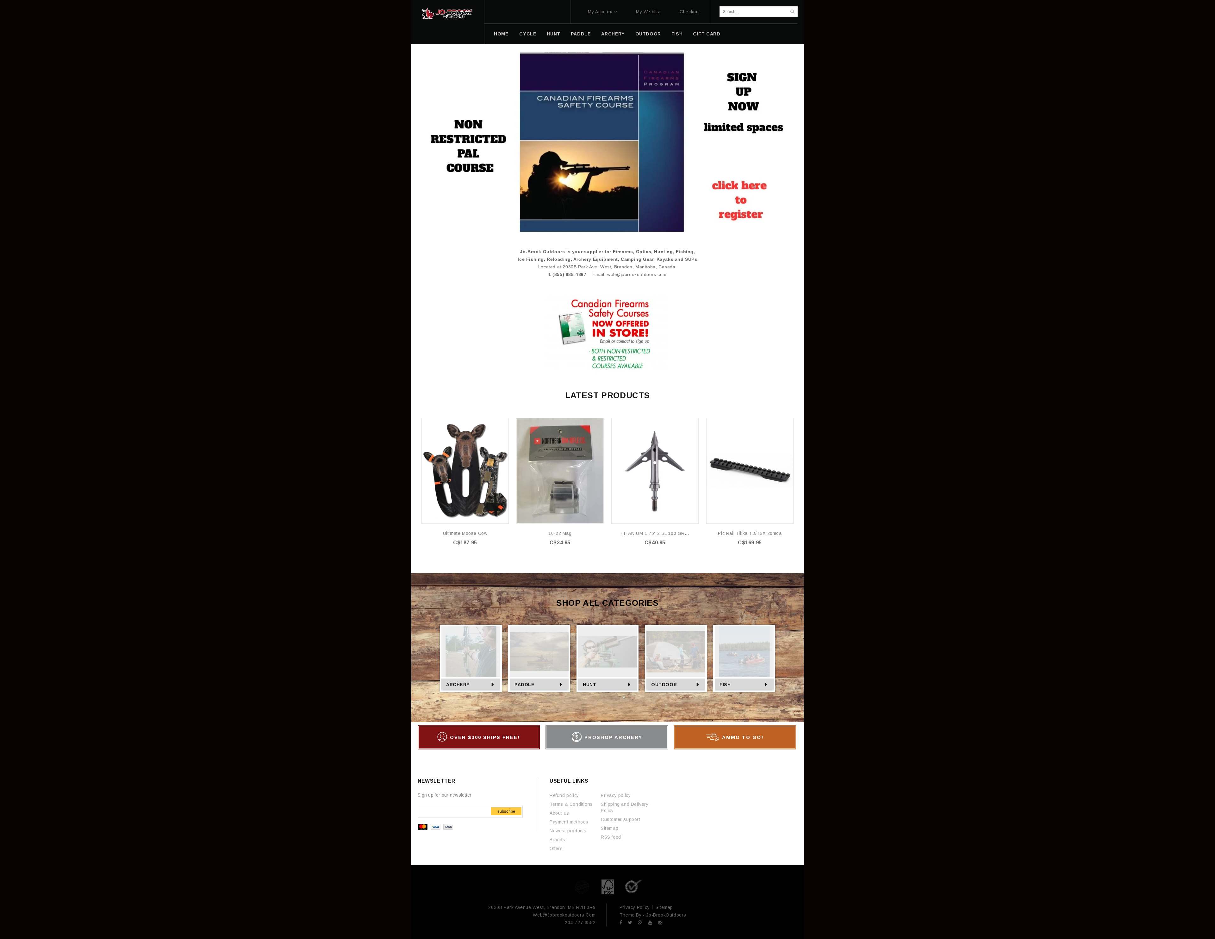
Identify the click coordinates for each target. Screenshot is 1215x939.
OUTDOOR (648, 33)
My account (600, 11)
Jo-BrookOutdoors (666, 914)
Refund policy (564, 795)
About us (559, 813)
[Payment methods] (436, 828)
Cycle (527, 33)
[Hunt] (607, 651)
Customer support (620, 819)
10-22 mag (559, 533)
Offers (556, 848)
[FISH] (744, 651)
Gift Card (706, 33)
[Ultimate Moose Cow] (465, 470)
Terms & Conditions (571, 804)
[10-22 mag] (560, 470)
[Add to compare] (503, 432)
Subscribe (506, 811)
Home (501, 33)
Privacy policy (616, 795)
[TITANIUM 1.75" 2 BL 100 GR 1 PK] (655, 470)
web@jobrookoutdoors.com (637, 274)
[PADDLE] (539, 651)
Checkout (690, 11)
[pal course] (607, 142)
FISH (676, 33)
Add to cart (469, 555)
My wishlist (648, 11)
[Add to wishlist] (503, 423)
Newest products (568, 830)
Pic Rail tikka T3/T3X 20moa (750, 533)
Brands (557, 839)
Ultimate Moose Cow (465, 533)
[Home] (447, 13)
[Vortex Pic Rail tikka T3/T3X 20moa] (750, 470)
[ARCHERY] (470, 651)
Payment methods (569, 821)
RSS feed (611, 837)
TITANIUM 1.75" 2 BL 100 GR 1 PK (658, 533)
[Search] (792, 11)
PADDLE (581, 33)
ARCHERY (613, 33)
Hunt (553, 33)
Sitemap (609, 828)
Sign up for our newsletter (445, 795)
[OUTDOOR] (675, 651)
